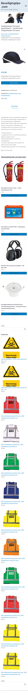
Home (2, 34)
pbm (6, 34)
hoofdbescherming (13, 34)
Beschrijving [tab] (14, 106)
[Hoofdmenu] (26, 6)
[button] (24, 49)
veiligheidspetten (5, 35)
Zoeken (3, 325)
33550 (5, 98)
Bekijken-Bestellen (14, 82)
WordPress (17, 694)
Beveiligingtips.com (15, 692)
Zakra (11, 694)
